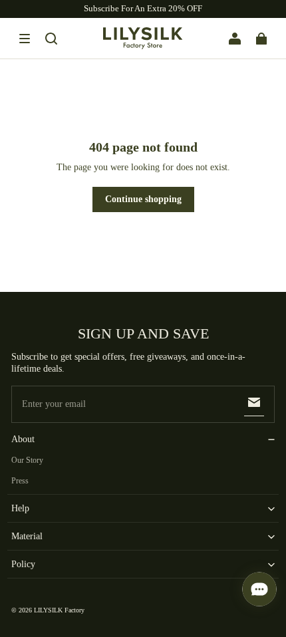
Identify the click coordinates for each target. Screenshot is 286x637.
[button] (24, 38)
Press (20, 480)
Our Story (27, 460)
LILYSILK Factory (59, 610)
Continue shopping (143, 199)
